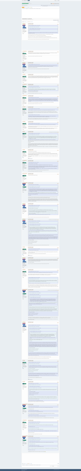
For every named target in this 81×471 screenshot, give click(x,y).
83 (31, 21)
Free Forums (24, 470)
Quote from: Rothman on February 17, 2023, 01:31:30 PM (34, 423)
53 (27, 463)
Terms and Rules (56, 469)
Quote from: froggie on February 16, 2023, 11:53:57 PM (33, 162)
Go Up (22, 463)
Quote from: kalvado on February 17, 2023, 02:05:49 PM (34, 414)
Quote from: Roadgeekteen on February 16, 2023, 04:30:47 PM (35, 28)
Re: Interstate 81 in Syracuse (30, 23)
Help (54, 469)
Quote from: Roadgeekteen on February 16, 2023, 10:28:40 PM (34, 123)
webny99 (24, 74)
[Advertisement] (40, 13)
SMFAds (22, 470)
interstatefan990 (25, 182)
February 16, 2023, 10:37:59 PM (30, 107)
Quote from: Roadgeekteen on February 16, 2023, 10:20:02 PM (34, 108)
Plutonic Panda (25, 173)
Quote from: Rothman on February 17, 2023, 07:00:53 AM (34, 291)
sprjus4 (24, 131)
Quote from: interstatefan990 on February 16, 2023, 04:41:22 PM (34, 25)
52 (27, 21)
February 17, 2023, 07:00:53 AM (30, 219)
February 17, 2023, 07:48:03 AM (30, 247)
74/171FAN (34, 8)
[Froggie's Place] (22, 254)
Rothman (24, 23)
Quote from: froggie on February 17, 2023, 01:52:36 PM (33, 383)
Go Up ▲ (58, 469)
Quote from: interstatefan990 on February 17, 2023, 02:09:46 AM (35, 365)
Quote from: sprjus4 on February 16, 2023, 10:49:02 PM (33, 184)
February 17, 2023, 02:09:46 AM (30, 183)
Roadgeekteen (25, 51)
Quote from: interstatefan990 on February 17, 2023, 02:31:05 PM (34, 439)
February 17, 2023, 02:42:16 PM (30, 436)
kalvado (24, 381)
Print (58, 463)
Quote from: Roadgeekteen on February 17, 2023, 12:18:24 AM (34, 205)
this (32, 426)
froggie (24, 149)
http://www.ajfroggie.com (30, 158)
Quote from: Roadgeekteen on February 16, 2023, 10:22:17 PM (34, 64)
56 (30, 21)
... (26, 463)
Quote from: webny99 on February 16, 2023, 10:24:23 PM (34, 97)
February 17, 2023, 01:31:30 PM (30, 322)
